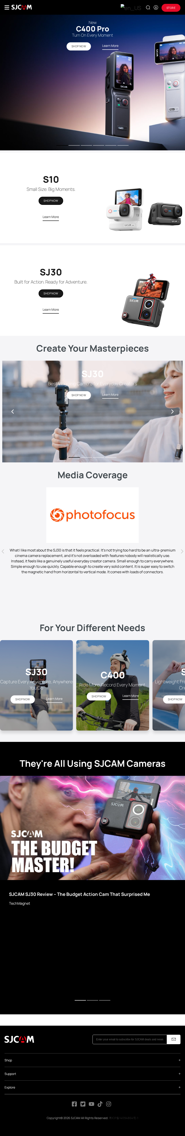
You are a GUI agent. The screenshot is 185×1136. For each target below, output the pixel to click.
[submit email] (173, 1039)
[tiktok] (100, 1105)
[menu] (7, 7)
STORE (171, 8)
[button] (172, 411)
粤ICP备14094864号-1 (123, 1118)
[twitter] (83, 1105)
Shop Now (51, 201)
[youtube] (91, 1105)
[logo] (22, 7)
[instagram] (108, 1105)
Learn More (51, 217)
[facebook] (74, 1105)
